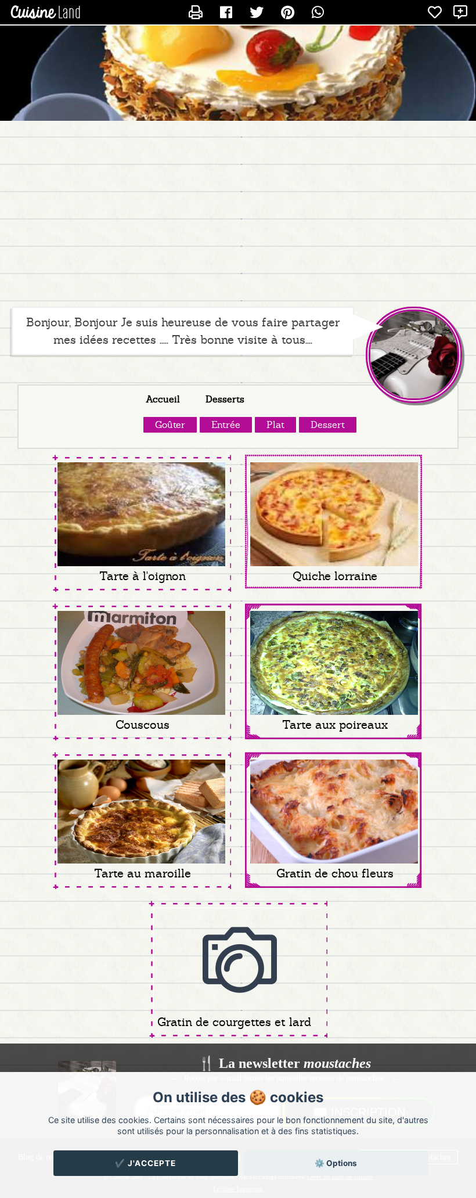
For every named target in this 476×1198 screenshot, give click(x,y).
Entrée (225, 425)
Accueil (163, 399)
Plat (275, 425)
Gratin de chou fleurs (335, 873)
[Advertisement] (238, 213)
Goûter (170, 425)
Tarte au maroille (142, 873)
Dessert (328, 425)
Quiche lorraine (335, 576)
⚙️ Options (336, 1163)
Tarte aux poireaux (335, 724)
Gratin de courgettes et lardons (244, 1022)
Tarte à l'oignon (142, 576)
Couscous (143, 724)
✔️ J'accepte (145, 1163)
